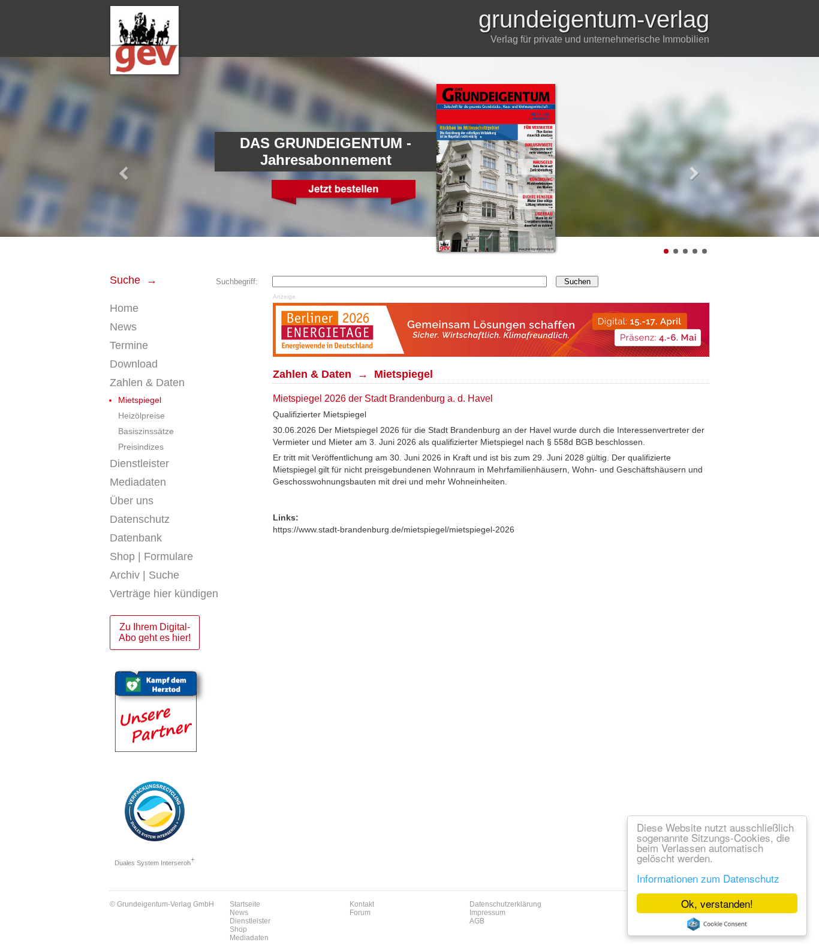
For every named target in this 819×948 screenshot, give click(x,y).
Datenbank (136, 538)
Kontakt (362, 904)
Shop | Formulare (151, 556)
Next (693, 173)
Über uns (131, 501)
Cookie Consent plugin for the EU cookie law (717, 924)
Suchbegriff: (237, 281)
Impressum (487, 912)
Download (134, 364)
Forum (360, 912)
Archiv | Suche (144, 575)
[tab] (185, 327)
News (123, 327)
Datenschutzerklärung (505, 904)
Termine (129, 345)
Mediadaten (138, 482)
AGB (476, 921)
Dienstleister (139, 464)
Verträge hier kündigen (164, 594)
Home (124, 308)
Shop (238, 929)
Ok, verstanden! (717, 903)
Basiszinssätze (146, 431)
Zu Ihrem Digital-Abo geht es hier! (155, 632)
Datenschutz (140, 519)
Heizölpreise (141, 415)
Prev (125, 173)
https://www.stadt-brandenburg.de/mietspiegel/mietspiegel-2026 (393, 529)
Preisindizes (141, 447)
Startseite (245, 904)
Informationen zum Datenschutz (708, 878)
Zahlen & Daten (147, 383)
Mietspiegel (139, 400)
